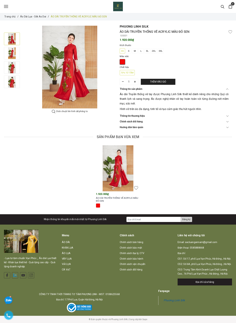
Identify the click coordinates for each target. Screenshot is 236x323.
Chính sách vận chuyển (132, 264)
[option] (69, 67)
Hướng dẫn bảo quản (131, 127)
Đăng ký (186, 219)
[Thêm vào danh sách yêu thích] (136, 188)
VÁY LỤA (67, 258)
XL (147, 51)
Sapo (144, 319)
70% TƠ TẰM (127, 72)
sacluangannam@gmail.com (201, 242)
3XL (161, 51)
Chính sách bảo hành (131, 258)
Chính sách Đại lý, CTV (132, 253)
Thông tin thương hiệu (132, 115)
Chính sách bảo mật (131, 247)
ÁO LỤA (66, 253)
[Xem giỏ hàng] (230, 6)
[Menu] (6, 6)
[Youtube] (23, 275)
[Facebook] (7, 275)
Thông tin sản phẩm (131, 89)
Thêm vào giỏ (158, 81)
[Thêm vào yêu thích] (230, 32)
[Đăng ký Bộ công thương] (79, 307)
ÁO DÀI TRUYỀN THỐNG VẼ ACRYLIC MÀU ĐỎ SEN (117, 199)
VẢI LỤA (66, 264)
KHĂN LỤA (67, 247)
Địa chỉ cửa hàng (205, 282)
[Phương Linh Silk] (118, 6)
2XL (154, 51)
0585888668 (197, 247)
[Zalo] (15, 275)
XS (122, 51)
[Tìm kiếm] (222, 6)
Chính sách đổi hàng (131, 121)
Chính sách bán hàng (131, 242)
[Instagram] (31, 275)
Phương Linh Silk (174, 300)
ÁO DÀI (66, 242)
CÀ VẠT (66, 269)
